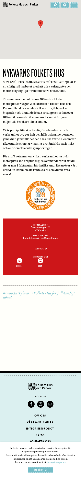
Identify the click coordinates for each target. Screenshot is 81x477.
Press (40, 435)
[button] (40, 24)
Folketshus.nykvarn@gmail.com (40, 238)
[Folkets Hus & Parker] (20, 5)
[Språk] (65, 5)
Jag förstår (40, 470)
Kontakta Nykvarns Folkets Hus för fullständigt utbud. (39, 295)
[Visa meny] (74, 5)
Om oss (40, 415)
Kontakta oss (40, 441)
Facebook (39, 249)
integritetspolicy (56, 462)
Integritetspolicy (40, 428)
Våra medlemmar (40, 422)
